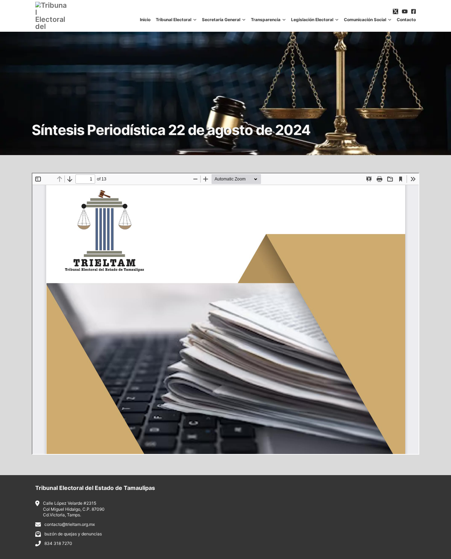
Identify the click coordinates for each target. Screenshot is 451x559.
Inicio (145, 20)
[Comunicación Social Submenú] (389, 20)
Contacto (406, 20)
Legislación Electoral (312, 20)
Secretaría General (221, 20)
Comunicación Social (365, 20)
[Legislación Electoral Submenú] (337, 20)
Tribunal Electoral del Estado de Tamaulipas (95, 487)
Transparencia (265, 20)
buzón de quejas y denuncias (73, 533)
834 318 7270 (58, 543)
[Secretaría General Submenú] (244, 20)
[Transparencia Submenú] (284, 20)
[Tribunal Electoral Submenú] (195, 20)
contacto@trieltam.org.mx (69, 524)
